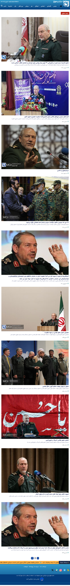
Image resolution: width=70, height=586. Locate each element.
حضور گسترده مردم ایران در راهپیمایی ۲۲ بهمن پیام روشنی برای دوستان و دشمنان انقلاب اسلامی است (40, 63)
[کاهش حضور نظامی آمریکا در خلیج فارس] (35, 416)
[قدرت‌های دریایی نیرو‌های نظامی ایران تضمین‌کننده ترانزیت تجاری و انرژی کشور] (35, 93)
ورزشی (27, 6)
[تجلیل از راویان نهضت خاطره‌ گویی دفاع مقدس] (35, 363)
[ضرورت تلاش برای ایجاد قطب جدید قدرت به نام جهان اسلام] (35, 470)
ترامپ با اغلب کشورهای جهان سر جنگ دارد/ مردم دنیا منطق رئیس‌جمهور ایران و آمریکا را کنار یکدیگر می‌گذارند (38, 548)
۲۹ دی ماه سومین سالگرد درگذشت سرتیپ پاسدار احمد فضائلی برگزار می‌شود (47, 222)
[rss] (68, 570)
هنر (32, 6)
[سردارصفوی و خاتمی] (35, 147)
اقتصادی (49, 6)
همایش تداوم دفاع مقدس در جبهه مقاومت (56, 333)
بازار (15, 6)
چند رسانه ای (54, 13)
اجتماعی (43, 6)
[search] (2, 6)
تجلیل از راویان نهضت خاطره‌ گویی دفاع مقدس (56, 386)
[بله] (56, 570)
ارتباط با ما (43, 567)
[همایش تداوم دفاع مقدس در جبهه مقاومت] (35, 309)
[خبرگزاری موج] (66, 4)
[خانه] (61, 9)
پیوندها (31, 567)
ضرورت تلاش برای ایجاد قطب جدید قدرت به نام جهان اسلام (52, 494)
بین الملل (21, 6)
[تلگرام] (64, 570)
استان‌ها (10, 6)
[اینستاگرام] (60, 570)
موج (41, 575)
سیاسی (55, 6)
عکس (5, 6)
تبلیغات (26, 567)
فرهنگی (37, 6)
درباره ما (36, 567)
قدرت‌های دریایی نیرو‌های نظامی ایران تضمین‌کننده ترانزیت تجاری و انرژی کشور (47, 117)
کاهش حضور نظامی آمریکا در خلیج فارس (57, 440)
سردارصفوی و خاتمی (63, 170)
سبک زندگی (46, 13)
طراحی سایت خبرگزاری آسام (32, 579)
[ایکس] (52, 570)
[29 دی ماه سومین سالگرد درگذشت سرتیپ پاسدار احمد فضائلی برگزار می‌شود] (35, 199)
